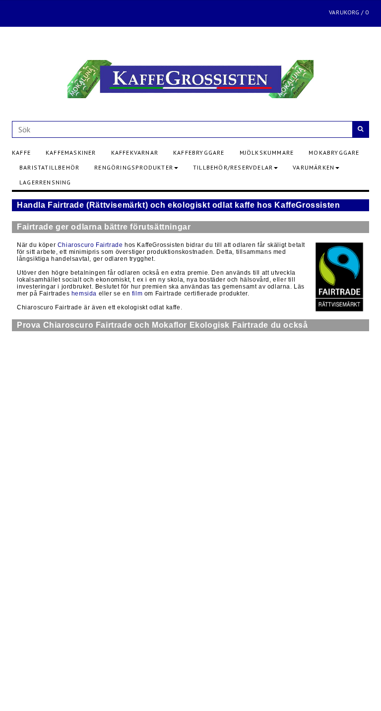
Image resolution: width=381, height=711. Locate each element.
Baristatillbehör (49, 167)
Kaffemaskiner (71, 152)
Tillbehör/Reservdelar (233, 167)
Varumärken (313, 167)
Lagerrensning (45, 182)
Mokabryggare (334, 152)
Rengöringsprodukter (133, 167)
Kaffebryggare (199, 152)
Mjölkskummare (267, 152)
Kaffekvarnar (134, 152)
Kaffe (21, 152)
